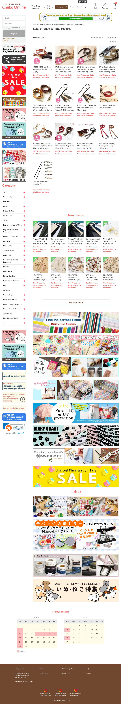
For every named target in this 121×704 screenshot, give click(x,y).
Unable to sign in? (9, 38)
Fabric (5, 206)
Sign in (14, 34)
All (34, 24)
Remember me (15, 27)
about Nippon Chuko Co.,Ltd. (24, 681)
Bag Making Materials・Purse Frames (11, 231)
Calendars (6, 290)
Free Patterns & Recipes (11, 309)
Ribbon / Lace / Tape (10, 236)
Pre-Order (6, 202)
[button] (14, 429)
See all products (76, 302)
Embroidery (7, 255)
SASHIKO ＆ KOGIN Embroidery (10, 261)
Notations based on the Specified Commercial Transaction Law (22, 675)
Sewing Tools (7, 216)
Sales (5, 192)
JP (82, 2)
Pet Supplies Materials (11, 281)
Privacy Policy (43, 673)
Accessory (7, 241)
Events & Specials (9, 197)
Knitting (6, 267)
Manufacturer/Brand (10, 299)
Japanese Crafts (9, 250)
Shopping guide (67, 669)
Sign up (5, 40)
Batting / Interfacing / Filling (12, 225)
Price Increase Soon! (10, 318)
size (4, 323)
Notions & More (8, 211)
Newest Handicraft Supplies (12, 304)
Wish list (41, 669)
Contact (88, 673)
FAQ (87, 669)
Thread (5, 220)
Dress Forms (7, 271)
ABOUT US (65, 673)
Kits (4, 285)
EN (85, 2)
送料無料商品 (8, 313)
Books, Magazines (9, 295)
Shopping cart (19, 669)
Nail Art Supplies (9, 276)
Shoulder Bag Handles (75, 24)
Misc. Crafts (7, 246)
